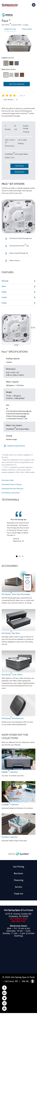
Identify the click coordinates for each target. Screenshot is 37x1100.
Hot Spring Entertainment (13, 718)
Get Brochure (19, 172)
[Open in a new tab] (22, 855)
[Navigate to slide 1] (16, 556)
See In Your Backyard (16, 84)
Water (4, 286)
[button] (5, 63)
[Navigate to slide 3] (22, 556)
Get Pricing (19, 166)
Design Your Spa (10, 29)
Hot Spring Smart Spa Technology (16, 594)
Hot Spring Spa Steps (11, 633)
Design (4, 303)
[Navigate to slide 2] (19, 556)
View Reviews (8, 99)
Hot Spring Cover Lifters (12, 674)
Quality (4, 297)
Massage (5, 281)
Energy (4, 292)
